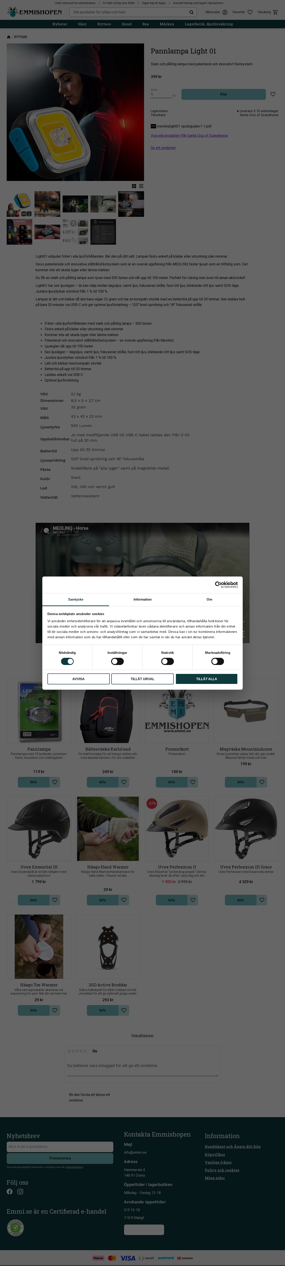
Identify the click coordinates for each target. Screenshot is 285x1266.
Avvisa (78, 679)
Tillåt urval (142, 679)
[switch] (117, 661)
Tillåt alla (206, 679)
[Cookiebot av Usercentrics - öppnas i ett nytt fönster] (218, 584)
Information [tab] (143, 599)
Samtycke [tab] (75, 599)
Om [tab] (209, 599)
